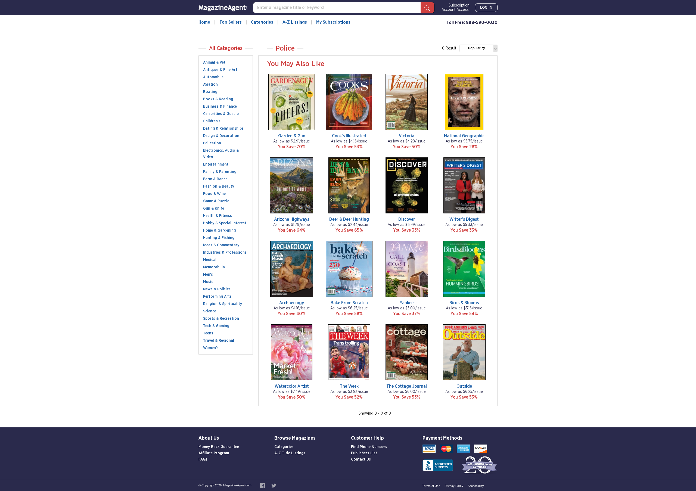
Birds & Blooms (464, 303)
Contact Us (361, 459)
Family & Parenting (219, 172)
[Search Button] (427, 7)
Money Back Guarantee (218, 447)
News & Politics (217, 289)
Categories (262, 22)
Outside (464, 386)
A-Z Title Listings (289, 453)
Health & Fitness (217, 216)
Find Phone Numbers (369, 447)
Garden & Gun (291, 136)
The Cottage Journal (406, 386)
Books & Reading (218, 99)
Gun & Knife (213, 208)
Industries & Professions (225, 252)
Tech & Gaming (216, 326)
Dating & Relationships (223, 128)
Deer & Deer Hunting (349, 219)
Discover (406, 219)
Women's (211, 348)
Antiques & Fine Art (220, 70)
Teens (208, 333)
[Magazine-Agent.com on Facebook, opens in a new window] (263, 485)
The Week (349, 386)
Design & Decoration (221, 136)
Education (212, 143)
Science (209, 311)
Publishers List (364, 453)
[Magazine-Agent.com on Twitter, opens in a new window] (273, 485)
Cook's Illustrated (349, 136)
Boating (210, 92)
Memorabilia (214, 267)
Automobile (213, 77)
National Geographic (464, 136)
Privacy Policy (454, 485)
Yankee (407, 303)
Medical (209, 260)
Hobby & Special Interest (224, 223)
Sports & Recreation (221, 319)
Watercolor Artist (292, 386)
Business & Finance (220, 106)
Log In (486, 8)
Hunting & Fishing (218, 238)
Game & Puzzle (216, 201)
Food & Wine (214, 194)
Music (208, 282)
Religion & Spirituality (222, 304)
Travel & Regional (218, 341)
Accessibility (476, 485)
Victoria (406, 136)
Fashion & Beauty (218, 186)
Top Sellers (230, 22)
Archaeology (291, 303)
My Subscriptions (333, 22)
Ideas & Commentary (221, 245)
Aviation (210, 84)
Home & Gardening (219, 230)
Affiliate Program (213, 453)
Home (204, 22)
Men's (208, 274)
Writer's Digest (464, 219)
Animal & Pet (214, 62)
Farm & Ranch (215, 179)
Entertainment (215, 164)
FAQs (202, 459)
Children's (211, 121)
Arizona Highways (291, 219)
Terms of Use (431, 485)
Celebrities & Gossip (221, 114)
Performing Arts (217, 297)
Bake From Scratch (349, 303)
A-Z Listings (294, 22)
